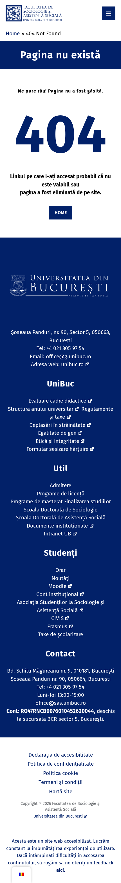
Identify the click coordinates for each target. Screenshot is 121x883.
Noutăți (60, 578)
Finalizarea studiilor (87, 501)
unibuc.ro (72, 364)
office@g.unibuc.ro (68, 356)
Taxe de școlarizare (60, 634)
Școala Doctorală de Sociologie (60, 509)
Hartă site (60, 791)
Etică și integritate (57, 441)
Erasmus (57, 626)
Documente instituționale (57, 525)
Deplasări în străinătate (57, 425)
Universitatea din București (58, 816)
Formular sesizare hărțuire (57, 449)
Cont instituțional (57, 594)
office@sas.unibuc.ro (60, 703)
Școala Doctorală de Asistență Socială (61, 517)
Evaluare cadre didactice (57, 400)
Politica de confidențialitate (61, 764)
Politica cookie (60, 773)
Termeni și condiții (60, 782)
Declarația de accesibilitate (60, 755)
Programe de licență (60, 493)
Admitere (60, 485)
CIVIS (57, 618)
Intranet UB (57, 533)
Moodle (57, 586)
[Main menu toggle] (109, 13)
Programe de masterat (36, 501)
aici (60, 870)
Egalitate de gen (57, 433)
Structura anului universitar (40, 409)
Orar (60, 570)
